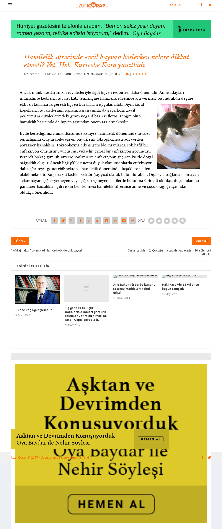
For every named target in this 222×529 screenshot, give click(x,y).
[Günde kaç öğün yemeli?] (37, 289)
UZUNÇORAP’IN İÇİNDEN (102, 74)
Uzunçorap (31, 74)
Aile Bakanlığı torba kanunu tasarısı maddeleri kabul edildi (134, 288)
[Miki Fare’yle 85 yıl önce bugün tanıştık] (184, 276)
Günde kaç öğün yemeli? (33, 310)
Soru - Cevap (73, 74)
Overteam (68, 457)
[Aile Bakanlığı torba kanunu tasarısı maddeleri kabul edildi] (135, 276)
